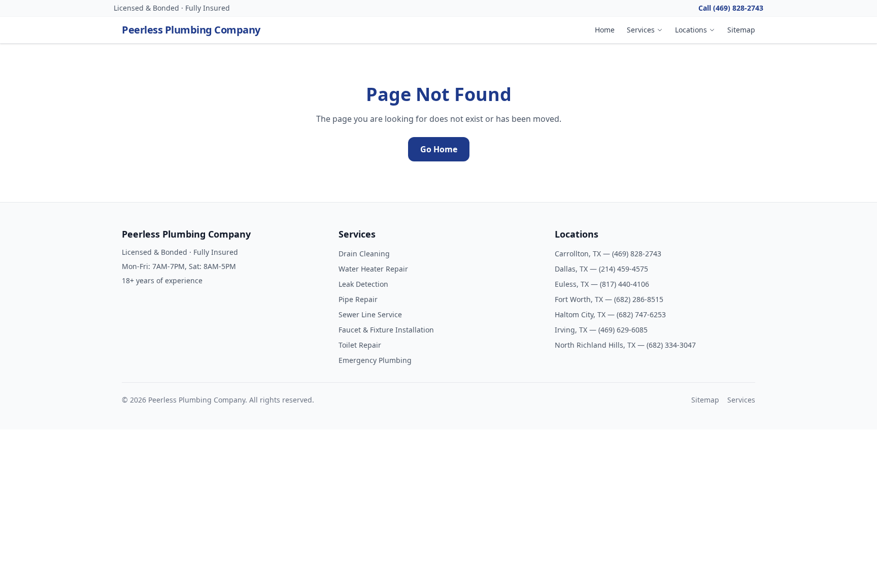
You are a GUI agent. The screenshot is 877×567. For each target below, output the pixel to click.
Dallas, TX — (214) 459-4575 (601, 269)
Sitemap (741, 30)
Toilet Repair (360, 345)
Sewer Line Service (370, 314)
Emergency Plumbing (375, 360)
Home (605, 30)
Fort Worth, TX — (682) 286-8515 (609, 299)
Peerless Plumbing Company (191, 30)
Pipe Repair (358, 299)
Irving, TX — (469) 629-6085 (601, 330)
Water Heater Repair (373, 269)
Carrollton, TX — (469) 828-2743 (608, 253)
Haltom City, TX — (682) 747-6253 (610, 314)
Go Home (438, 149)
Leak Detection (363, 284)
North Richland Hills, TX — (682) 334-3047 (625, 345)
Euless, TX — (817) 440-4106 (602, 284)
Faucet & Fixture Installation (386, 330)
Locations (691, 30)
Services (641, 30)
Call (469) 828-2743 (730, 8)
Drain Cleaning (364, 253)
